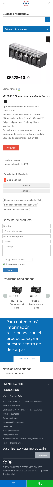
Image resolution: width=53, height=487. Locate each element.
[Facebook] (5, 462)
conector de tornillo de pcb (16, 210)
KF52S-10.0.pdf (13, 180)
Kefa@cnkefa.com (10, 426)
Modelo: (8, 160)
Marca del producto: (14, 164)
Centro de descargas (26, 359)
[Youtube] (10, 462)
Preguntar (10, 148)
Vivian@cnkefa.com (11, 431)
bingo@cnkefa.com (10, 435)
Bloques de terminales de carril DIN (20, 205)
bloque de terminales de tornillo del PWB (23, 200)
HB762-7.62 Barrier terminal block (17, 304)
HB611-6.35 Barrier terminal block (36, 304)
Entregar (10, 270)
